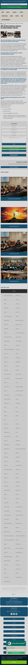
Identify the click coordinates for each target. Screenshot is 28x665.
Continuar (14, 662)
